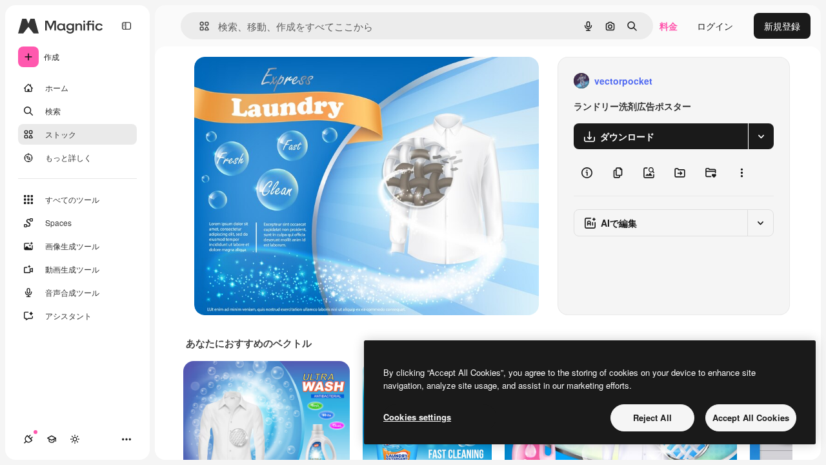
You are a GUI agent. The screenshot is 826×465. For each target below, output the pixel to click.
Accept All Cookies (750, 417)
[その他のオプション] (741, 172)
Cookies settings (417, 417)
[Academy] (51, 439)
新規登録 (782, 25)
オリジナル (283, 81)
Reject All (652, 417)
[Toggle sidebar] (126, 26)
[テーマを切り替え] (75, 439)
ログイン (715, 25)
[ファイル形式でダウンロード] (761, 136)
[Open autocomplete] (199, 26)
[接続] (28, 439)
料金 (669, 25)
